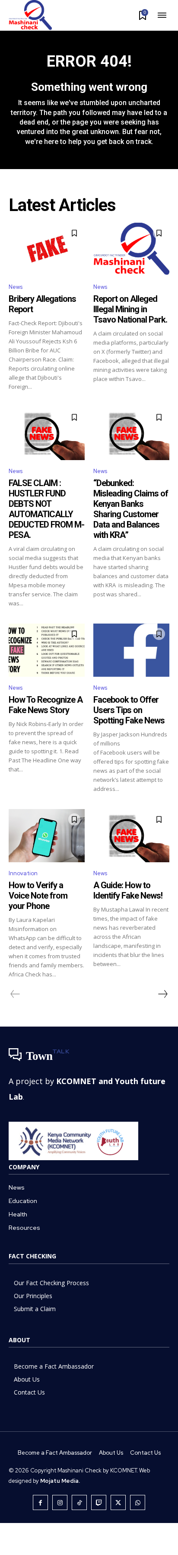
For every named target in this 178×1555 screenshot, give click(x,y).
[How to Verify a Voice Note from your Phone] (47, 835)
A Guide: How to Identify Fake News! (127, 890)
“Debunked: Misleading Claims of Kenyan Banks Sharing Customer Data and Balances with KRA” (130, 509)
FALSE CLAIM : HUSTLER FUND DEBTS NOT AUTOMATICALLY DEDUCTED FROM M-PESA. (46, 509)
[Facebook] (40, 1502)
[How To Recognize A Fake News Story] (47, 650)
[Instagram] (59, 1502)
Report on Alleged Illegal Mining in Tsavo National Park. (130, 309)
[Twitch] (98, 1502)
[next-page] (162, 994)
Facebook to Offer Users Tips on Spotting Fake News (129, 710)
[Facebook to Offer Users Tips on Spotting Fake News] (131, 650)
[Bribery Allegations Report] (47, 249)
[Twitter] (118, 1502)
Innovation (23, 873)
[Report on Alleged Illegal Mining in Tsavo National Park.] (131, 249)
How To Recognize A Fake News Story (46, 704)
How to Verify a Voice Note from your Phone (38, 895)
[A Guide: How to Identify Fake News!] (131, 835)
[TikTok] (79, 1502)
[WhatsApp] (137, 1502)
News (15, 287)
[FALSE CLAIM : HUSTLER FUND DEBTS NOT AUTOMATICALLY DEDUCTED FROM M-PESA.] (47, 433)
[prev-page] (15, 994)
